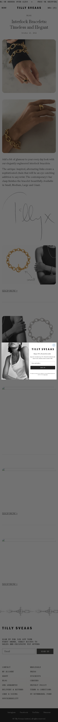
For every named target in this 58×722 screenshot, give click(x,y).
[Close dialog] (54, 345)
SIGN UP (42, 367)
